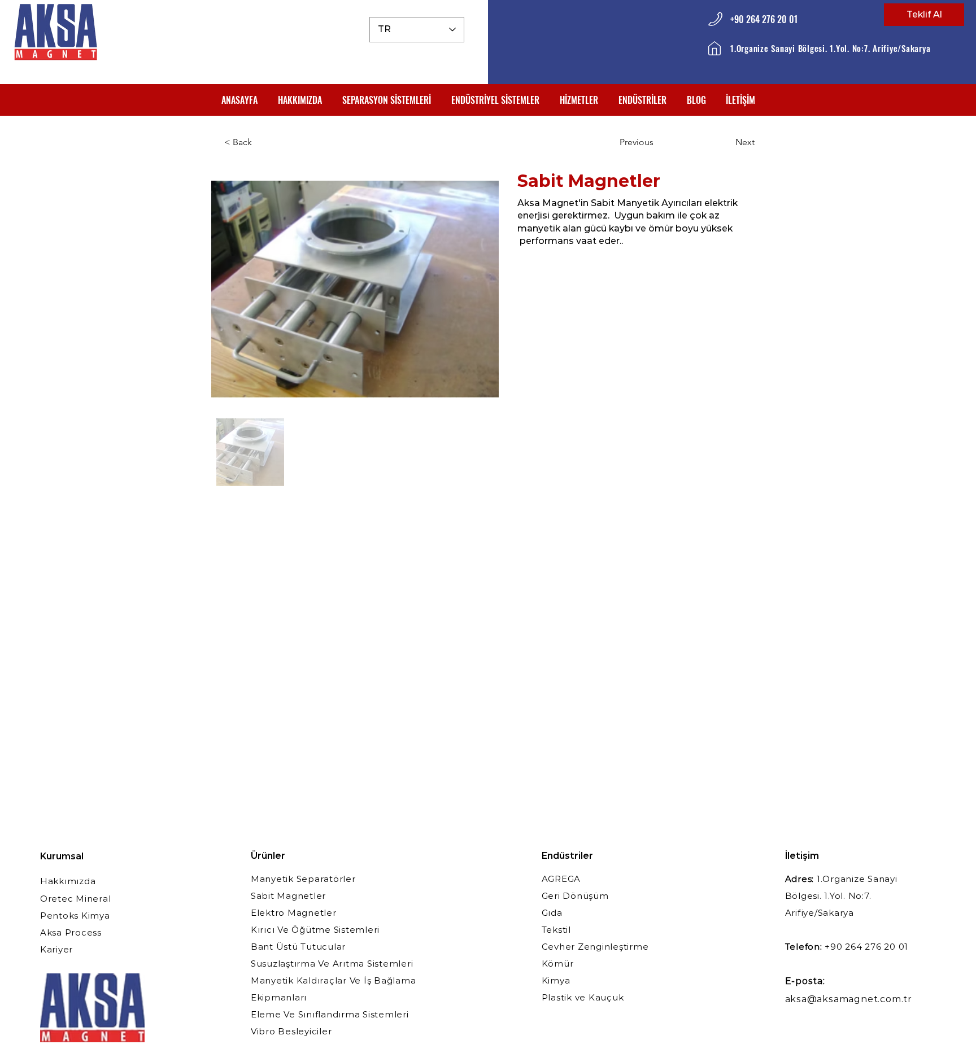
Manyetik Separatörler (303, 878)
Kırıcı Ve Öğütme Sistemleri (315, 929)
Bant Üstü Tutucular (298, 946)
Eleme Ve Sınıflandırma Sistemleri (330, 1014)
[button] (386, 100)
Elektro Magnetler (294, 912)
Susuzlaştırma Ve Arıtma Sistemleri (332, 963)
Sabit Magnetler (288, 895)
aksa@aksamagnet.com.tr (849, 999)
